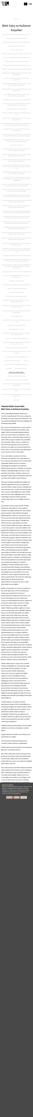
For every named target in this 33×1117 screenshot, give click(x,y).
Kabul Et (9, 797)
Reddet (16, 797)
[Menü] (30, 4)
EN (25, 4)
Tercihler (23, 797)
